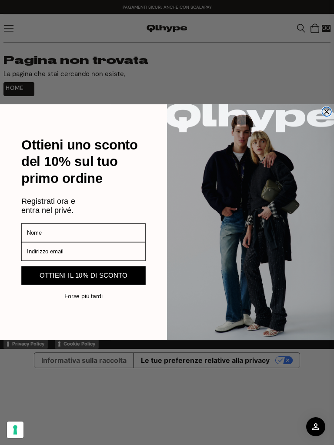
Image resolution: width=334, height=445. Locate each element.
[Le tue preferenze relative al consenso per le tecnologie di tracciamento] (15, 430)
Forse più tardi (83, 296)
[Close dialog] (326, 112)
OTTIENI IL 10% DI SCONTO (84, 275)
